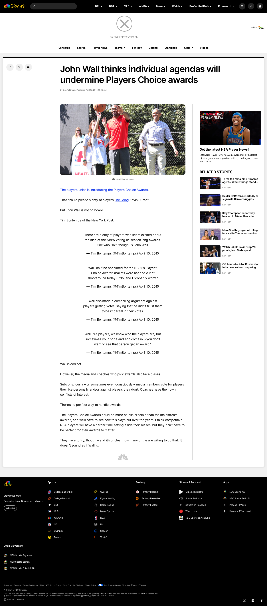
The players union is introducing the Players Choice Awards (104, 190)
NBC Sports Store (53, 585)
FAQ (42, 585)
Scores (81, 47)
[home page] (14, 6)
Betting (153, 47)
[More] (242, 6)
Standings (171, 47)
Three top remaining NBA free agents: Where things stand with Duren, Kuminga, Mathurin (241, 180)
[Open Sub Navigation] (102, 6)
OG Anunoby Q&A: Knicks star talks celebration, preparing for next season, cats (241, 265)
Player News (100, 47)
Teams (119, 47)
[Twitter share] (19, 67)
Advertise (8, 585)
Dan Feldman (69, 90)
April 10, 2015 (149, 253)
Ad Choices (78, 585)
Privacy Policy (90, 585)
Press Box (67, 585)
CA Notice (126, 585)
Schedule (64, 47)
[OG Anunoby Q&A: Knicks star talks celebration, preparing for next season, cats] (210, 268)
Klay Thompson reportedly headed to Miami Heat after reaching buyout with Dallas (239, 214)
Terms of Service (139, 585)
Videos (204, 47)
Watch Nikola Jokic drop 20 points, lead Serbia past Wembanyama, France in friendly (238, 248)
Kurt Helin (226, 188)
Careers (17, 585)
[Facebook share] (10, 67)
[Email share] (28, 67)
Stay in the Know (12, 495)
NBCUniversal (20, 590)
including (122, 200)
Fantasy (137, 47)
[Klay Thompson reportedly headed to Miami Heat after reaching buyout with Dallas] (210, 217)
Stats (187, 47)
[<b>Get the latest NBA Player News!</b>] (230, 128)
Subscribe (10, 508)
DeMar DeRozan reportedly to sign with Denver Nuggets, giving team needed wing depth (241, 197)
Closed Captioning (30, 585)
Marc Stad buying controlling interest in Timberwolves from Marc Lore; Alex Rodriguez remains (240, 232)
